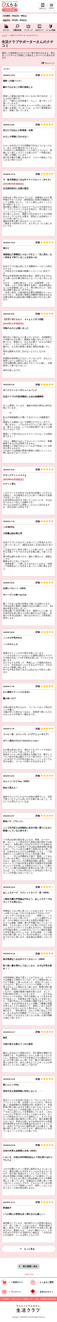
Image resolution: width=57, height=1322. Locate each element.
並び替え (11, 69)
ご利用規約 (5, 1299)
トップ (4, 35)
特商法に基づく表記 (31, 1299)
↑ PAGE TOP (28, 1274)
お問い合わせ (17, 1299)
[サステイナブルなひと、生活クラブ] (28, 1311)
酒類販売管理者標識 (48, 1299)
